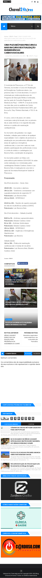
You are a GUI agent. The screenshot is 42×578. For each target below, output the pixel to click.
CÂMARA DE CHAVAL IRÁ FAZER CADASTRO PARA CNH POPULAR (26, 429)
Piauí (15, 36)
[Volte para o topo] (21, 571)
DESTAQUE (9, 319)
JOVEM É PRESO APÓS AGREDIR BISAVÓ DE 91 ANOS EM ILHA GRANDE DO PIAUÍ (21, 303)
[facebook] (32, 2)
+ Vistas (31, 424)
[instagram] (35, 2)
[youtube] (38, 2)
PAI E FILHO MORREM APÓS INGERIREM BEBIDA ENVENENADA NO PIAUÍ (18, 323)
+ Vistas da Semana (11, 424)
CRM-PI (11, 36)
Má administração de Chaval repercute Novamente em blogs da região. (25, 465)
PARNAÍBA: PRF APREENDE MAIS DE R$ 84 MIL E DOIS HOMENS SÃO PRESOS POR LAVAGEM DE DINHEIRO (20, 282)
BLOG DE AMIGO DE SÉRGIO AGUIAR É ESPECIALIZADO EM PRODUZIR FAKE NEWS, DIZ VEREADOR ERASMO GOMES (25, 441)
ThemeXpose (15, 573)
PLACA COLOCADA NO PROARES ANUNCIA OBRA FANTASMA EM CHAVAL (25, 453)
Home (6, 36)
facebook (36, 353)
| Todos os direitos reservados (26, 575)
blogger (28, 353)
